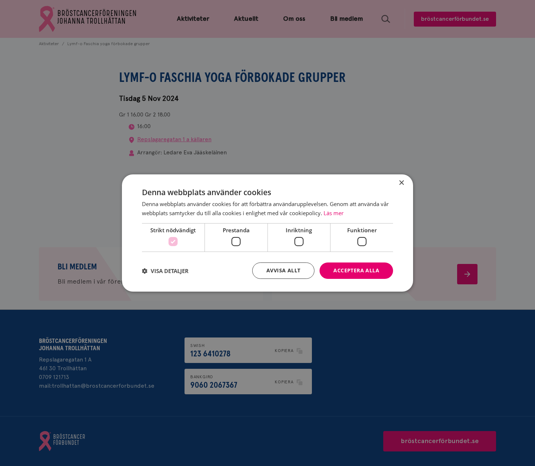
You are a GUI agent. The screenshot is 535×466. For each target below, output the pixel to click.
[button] (165, 271)
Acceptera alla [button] (356, 270)
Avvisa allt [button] (283, 270)
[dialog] (267, 233)
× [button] (401, 183)
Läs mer (334, 213)
